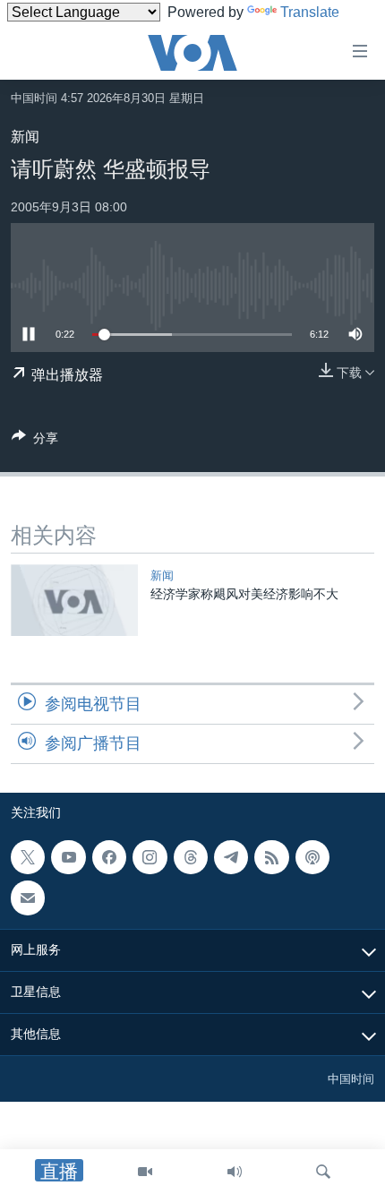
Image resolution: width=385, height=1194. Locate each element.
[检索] (323, 1171)
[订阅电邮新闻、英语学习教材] (28, 898)
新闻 (25, 136)
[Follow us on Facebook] (109, 857)
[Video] (145, 1171)
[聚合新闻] (271, 857)
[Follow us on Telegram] (231, 857)
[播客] (312, 857)
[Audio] (234, 1171)
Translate (309, 12)
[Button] (35, 441)
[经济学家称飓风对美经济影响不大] (74, 600)
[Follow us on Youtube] (68, 857)
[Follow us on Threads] (191, 857)
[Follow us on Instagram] (150, 857)
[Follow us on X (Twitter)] (28, 857)
